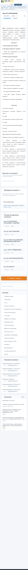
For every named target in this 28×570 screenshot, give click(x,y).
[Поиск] (5, 4)
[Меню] (25, 1)
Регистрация (18, 4)
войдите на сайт (7, 207)
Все (23, 397)
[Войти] (8, 4)
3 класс (15, 18)
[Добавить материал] (3, 4)
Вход (12, 4)
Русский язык (7, 18)
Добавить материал (15, 278)
